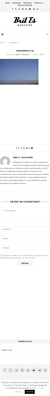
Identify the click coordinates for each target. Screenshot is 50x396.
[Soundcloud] (34, 9)
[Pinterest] (22, 9)
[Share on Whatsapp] (29, 148)
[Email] (30, 9)
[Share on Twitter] (24, 148)
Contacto (38, 3)
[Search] (47, 34)
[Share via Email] (32, 148)
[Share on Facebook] (21, 148)
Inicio (7, 3)
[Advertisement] (25, 116)
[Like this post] (18, 148)
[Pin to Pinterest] (26, 148)
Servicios (27, 3)
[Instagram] (19, 9)
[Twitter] (16, 9)
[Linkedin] (26, 9)
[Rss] (37, 9)
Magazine (16, 3)
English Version (25, 5)
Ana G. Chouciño (22, 54)
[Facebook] (12, 9)
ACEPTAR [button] (29, 392)
